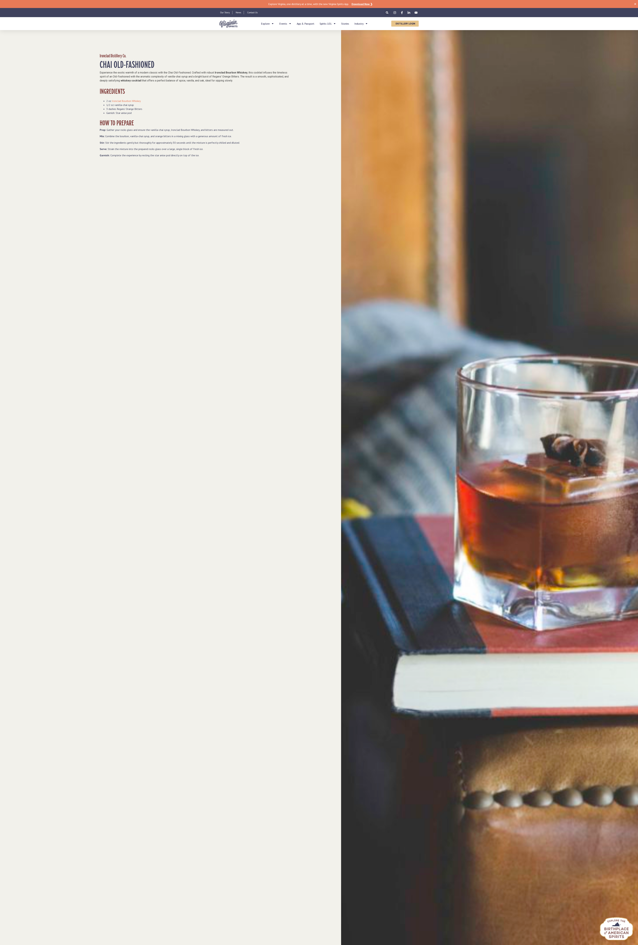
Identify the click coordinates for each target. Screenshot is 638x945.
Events (283, 23)
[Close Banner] (635, 4)
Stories (345, 23)
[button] (387, 12)
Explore (265, 23)
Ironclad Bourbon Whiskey (126, 101)
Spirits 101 (326, 23)
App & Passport (305, 23)
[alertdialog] (319, 4)
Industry (359, 23)
